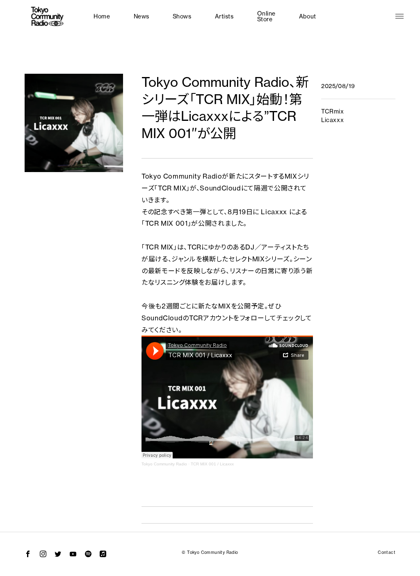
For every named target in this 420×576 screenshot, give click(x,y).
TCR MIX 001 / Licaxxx (212, 464)
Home (102, 16)
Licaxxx (332, 120)
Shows (182, 16)
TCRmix (332, 111)
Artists (224, 16)
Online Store (266, 16)
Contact (386, 552)
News (141, 16)
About (307, 16)
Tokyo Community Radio (164, 464)
